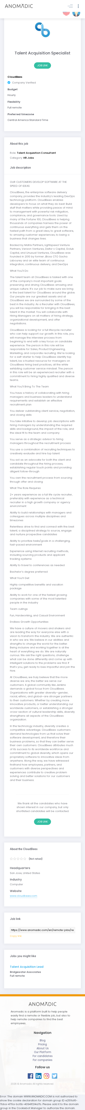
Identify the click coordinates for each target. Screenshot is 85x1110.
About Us (43, 1048)
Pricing (42, 1044)
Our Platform (42, 1052)
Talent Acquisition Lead (26, 967)
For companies (42, 1060)
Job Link (42, 65)
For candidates (43, 1056)
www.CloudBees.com (23, 896)
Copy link (16, 936)
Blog (42, 1040)
